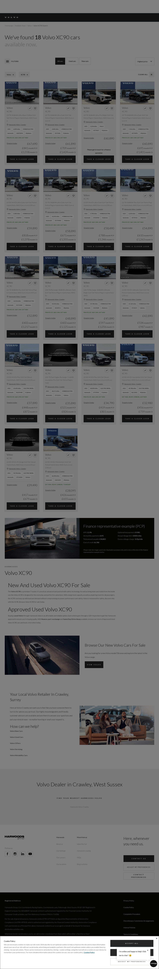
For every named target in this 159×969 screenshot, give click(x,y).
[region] (79, 952)
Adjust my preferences (132, 961)
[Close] (156, 938)
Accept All (131, 943)
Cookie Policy (89, 952)
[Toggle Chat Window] (153, 963)
